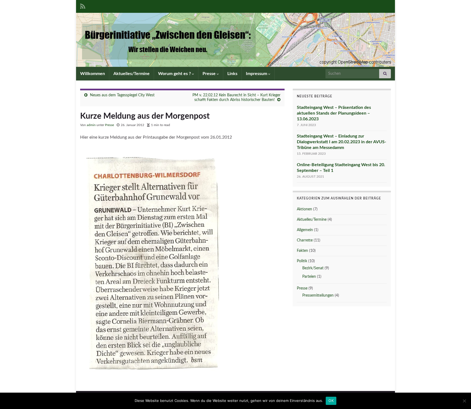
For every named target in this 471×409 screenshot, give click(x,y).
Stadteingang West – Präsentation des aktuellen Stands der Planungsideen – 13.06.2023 (334, 113)
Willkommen (92, 73)
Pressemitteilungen (318, 295)
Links (232, 73)
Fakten (302, 251)
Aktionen (304, 209)
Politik (302, 261)
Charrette (305, 240)
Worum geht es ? (175, 73)
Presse (210, 73)
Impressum (257, 73)
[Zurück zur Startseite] (235, 40)
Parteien (309, 277)
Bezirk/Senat (313, 268)
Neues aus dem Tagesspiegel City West (122, 95)
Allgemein (305, 230)
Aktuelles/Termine (131, 73)
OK (331, 400)
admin (91, 125)
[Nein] (464, 401)
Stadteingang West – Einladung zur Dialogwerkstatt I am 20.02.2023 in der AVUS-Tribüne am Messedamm (341, 142)
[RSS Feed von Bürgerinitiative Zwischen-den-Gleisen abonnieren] (82, 6)
